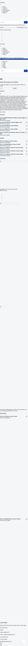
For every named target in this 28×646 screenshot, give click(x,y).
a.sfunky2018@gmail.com (18, 57)
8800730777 (6, 57)
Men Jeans (5, 61)
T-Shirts (4, 67)
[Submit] (26, 22)
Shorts (4, 66)
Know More (2, 112)
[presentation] (0, 191)
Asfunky (5, 639)
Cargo (4, 62)
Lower (4, 63)
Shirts (4, 65)
